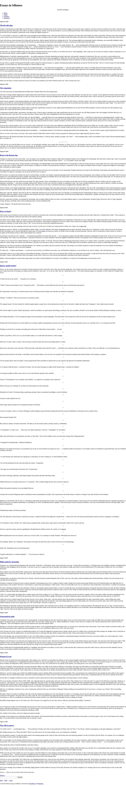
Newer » (2, 775)
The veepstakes (5, 88)
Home (5, 13)
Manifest (40, 783)
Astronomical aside (7, 616)
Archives (6, 16)
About (5, 14)
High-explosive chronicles (9, 562)
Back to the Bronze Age (9, 155)
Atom (10, 780)
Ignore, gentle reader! (8, 266)
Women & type (5, 657)
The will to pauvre (7, 725)
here (70, 29)
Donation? (7, 18)
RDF (5, 780)
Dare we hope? (5, 211)
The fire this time (6, 25)
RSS (1, 780)
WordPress (32, 783)
